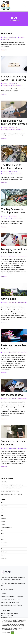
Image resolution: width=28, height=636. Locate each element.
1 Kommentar (6, 39)
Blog (2, 509)
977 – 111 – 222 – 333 (7, 615)
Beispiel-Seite (4, 506)
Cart (2, 515)
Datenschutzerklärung (6, 527)
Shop (2, 549)
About (2, 503)
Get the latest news (12, 394)
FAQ (2, 530)
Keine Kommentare (17, 85)
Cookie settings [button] (6, 632)
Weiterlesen (4, 50)
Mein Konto (4, 542)
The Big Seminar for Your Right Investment (11, 494)
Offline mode (8, 298)
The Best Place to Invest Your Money (10, 491)
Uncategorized (6, 85)
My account (4, 545)
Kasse (2, 539)
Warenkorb (3, 558)
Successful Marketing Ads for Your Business (12, 485)
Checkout (3, 518)
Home (2, 533)
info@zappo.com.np (7, 617)
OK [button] (12, 632)
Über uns (3, 555)
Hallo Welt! (7, 33)
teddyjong (5, 37)
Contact (3, 521)
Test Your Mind (4, 552)
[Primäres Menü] (25, 6)
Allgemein (22, 37)
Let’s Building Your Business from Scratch (11, 488)
